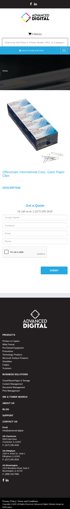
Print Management (11, 391)
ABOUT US (8, 403)
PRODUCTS (8, 335)
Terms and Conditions (28, 501)
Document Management (13, 387)
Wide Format (8, 344)
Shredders (7, 361)
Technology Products (12, 354)
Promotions (7, 351)
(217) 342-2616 (11, 459)
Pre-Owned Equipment (13, 348)
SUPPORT (7, 415)
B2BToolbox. (7, 507)
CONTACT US (9, 421)
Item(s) (37, 34)
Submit (54, 270)
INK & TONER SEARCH (14, 397)
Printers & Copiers (11, 341)
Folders (5, 365)
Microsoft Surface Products (15, 358)
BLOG (5, 409)
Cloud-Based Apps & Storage (16, 380)
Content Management (12, 384)
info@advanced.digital (12, 430)
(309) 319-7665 (11, 474)
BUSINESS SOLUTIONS (15, 374)
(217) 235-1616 (11, 445)
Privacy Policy (9, 501)
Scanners (6, 368)
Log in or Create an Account (32, 50)
